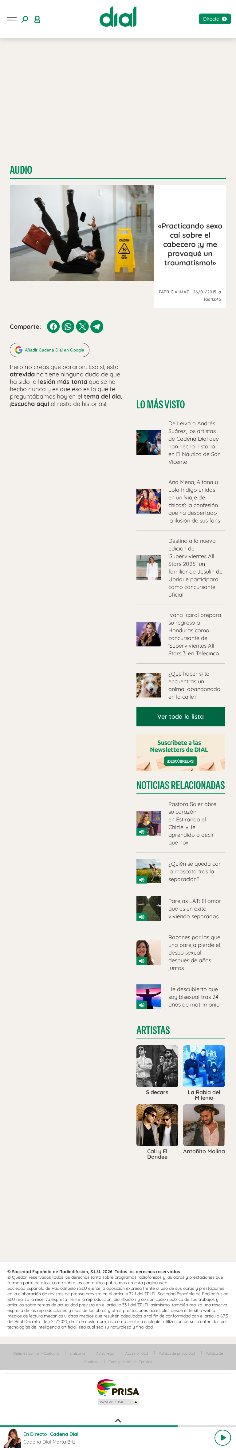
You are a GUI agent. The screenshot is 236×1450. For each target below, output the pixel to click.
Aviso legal (105, 1353)
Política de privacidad (177, 1353)
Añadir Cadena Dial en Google (54, 350)
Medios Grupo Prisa (118, 1402)
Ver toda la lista (180, 716)
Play (222, 1437)
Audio (21, 170)
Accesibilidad (136, 1353)
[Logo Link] (118, 16)
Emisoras (77, 1353)
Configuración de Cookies (130, 1361)
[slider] (118, 1426)
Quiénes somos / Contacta (36, 1353)
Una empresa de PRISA (118, 1387)
